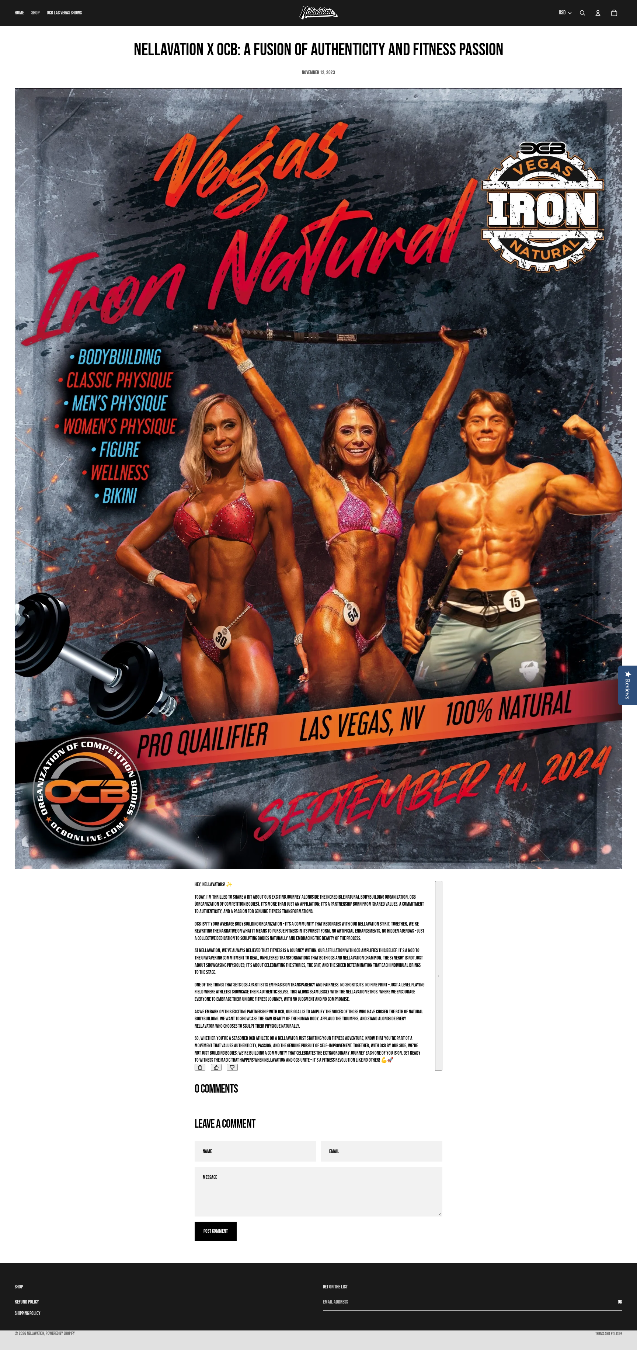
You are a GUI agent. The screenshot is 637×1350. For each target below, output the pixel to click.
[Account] (598, 13)
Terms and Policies (608, 1334)
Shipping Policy (28, 1313)
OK (620, 1301)
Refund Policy (27, 1301)
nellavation (35, 1333)
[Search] (582, 13)
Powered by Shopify (60, 1333)
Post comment (215, 1231)
